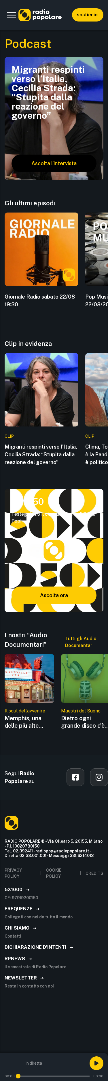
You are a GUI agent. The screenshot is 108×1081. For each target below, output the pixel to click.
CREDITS (94, 873)
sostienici (87, 14)
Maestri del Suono (81, 711)
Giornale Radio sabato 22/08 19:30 (40, 300)
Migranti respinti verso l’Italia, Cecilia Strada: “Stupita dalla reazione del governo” (41, 454)
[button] (11, 15)
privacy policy (13, 873)
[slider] (18, 1076)
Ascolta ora (54, 595)
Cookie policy (53, 873)
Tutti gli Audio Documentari (80, 642)
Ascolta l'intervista (54, 163)
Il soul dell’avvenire (25, 711)
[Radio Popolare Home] (40, 15)
